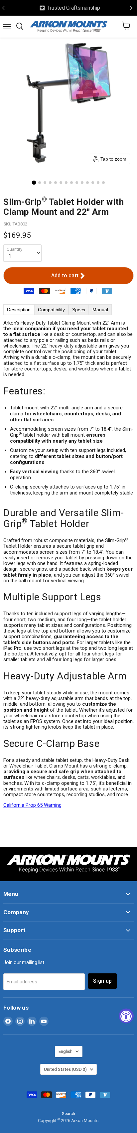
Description (19, 309)
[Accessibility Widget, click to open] (126, 1016)
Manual (100, 309)
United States (65, 1069)
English (65, 1051)
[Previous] (3, 8)
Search (68, 1113)
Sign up (102, 981)
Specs (78, 309)
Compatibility (51, 309)
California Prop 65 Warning (32, 805)
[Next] (131, 8)
